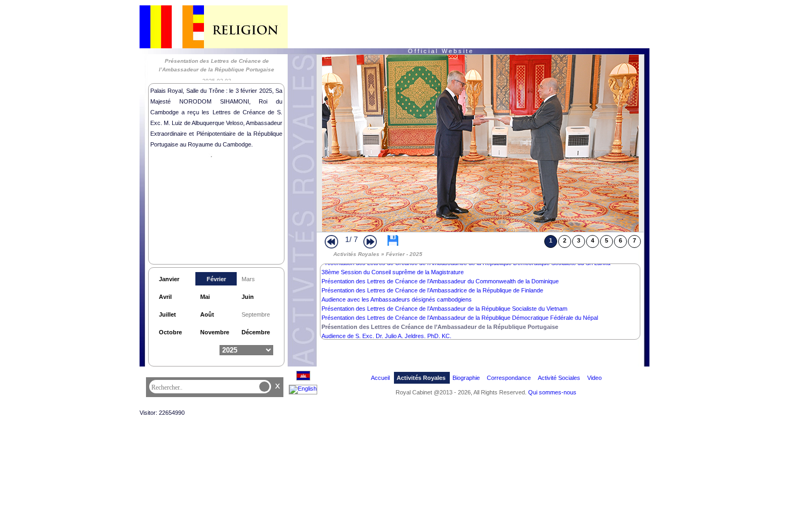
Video (594, 378)
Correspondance (509, 378)
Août (207, 314)
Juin (248, 297)
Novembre (214, 332)
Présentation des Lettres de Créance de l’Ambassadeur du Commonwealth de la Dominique (440, 281)
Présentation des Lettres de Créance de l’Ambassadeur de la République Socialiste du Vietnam (444, 308)
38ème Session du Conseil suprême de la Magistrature (393, 272)
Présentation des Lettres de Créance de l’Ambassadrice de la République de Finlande (432, 290)
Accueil (380, 378)
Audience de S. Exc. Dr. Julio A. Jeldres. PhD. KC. (386, 336)
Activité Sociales (559, 378)
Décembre (256, 332)
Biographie (466, 378)
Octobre (170, 332)
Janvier (169, 279)
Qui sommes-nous (552, 392)
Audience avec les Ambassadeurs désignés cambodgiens (397, 299)
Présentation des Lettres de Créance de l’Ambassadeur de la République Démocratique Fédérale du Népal (460, 317)
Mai (205, 297)
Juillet (167, 314)
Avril (165, 297)
